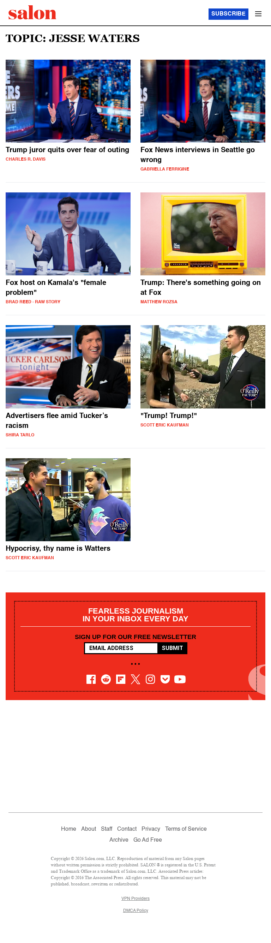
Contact (127, 829)
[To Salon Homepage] (32, 12)
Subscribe (228, 14)
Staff (106, 829)
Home (68, 829)
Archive (118, 840)
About (88, 829)
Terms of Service (186, 829)
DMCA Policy (135, 911)
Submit (172, 648)
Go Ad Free (147, 840)
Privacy (150, 829)
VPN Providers (135, 899)
